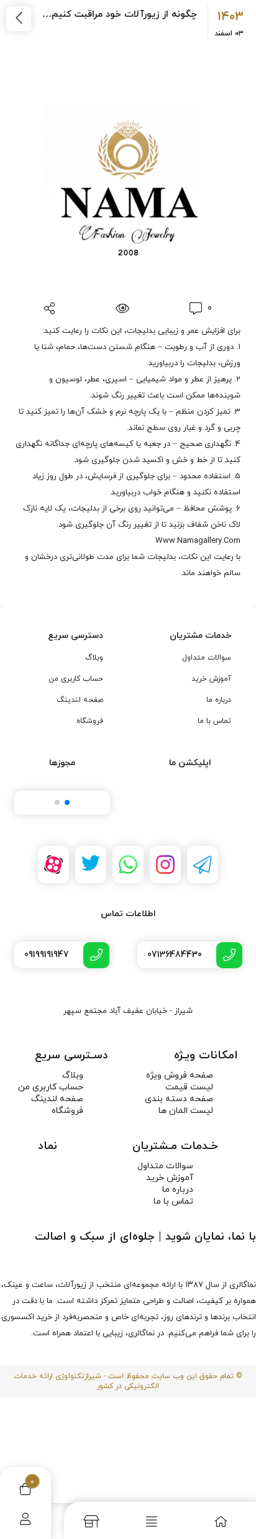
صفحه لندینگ (80, 700)
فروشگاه (89, 721)
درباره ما (218, 700)
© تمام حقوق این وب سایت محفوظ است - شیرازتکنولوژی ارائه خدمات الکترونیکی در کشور (128, 1381)
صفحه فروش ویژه (179, 1075)
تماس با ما (214, 721)
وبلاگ (94, 658)
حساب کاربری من (75, 679)
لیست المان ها (185, 1111)
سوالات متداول (206, 658)
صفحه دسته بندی (179, 1099)
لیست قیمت (189, 1087)
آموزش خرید (211, 679)
